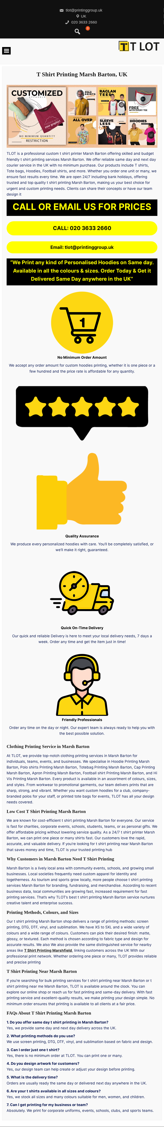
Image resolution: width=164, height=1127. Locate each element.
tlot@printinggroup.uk (83, 10)
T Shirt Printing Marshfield (48, 950)
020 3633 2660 (83, 22)
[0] (87, 33)
